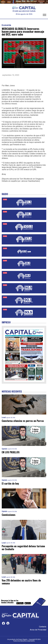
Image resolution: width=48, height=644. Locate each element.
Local (4, 417)
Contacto (42, 627)
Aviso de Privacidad (38, 630)
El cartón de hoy (10, 483)
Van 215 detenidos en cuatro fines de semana (21, 582)
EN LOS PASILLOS (10, 452)
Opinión (4, 449)
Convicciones (8, 514)
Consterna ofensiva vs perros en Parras (23, 420)
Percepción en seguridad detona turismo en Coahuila (23, 548)
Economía (6, 25)
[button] (44, 15)
